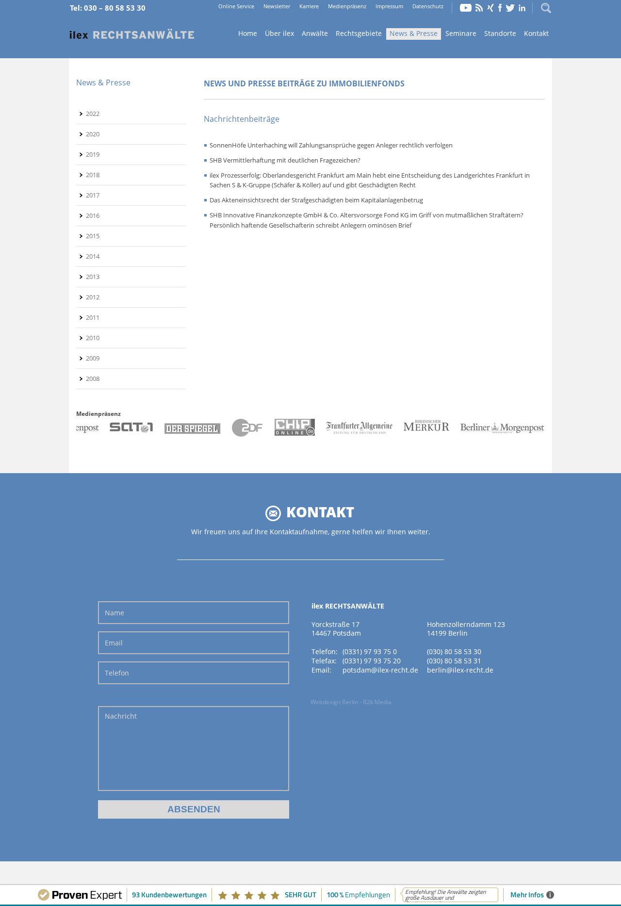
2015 (92, 235)
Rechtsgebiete (359, 33)
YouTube (466, 8)
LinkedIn (522, 8)
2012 (92, 297)
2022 (92, 113)
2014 (92, 256)
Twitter (510, 8)
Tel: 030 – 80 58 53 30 (108, 8)
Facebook (500, 8)
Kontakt (536, 33)
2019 (92, 154)
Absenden (193, 809)
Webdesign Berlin (334, 702)
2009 (92, 358)
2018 (92, 174)
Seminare (460, 33)
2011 (92, 317)
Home (132, 34)
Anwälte (315, 33)
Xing (490, 8)
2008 (92, 378)
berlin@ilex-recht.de (460, 670)
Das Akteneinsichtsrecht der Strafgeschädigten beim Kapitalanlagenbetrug (316, 200)
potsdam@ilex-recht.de (380, 670)
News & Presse (414, 33)
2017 (92, 195)
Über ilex (279, 33)
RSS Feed (479, 8)
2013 (92, 276)
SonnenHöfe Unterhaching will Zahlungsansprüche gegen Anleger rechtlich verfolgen (331, 145)
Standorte (500, 33)
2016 (92, 215)
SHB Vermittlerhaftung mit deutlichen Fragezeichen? (285, 160)
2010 (92, 337)
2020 (92, 134)
